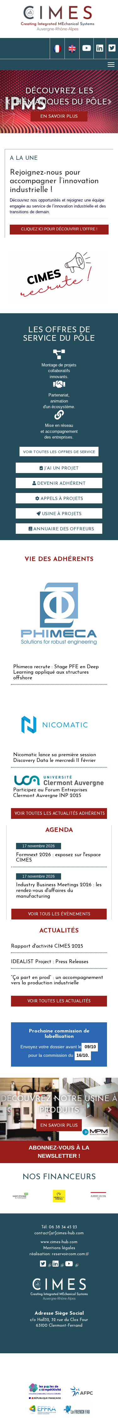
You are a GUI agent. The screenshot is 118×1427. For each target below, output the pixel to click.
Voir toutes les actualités (59, 1001)
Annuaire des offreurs (63, 529)
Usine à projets (61, 514)
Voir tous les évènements (59, 914)
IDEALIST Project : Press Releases (49, 961)
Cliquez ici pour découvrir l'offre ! (59, 229)
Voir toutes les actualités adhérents (59, 814)
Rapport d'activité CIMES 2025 (47, 946)
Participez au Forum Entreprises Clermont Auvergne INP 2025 (50, 793)
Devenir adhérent (61, 483)
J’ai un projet (61, 468)
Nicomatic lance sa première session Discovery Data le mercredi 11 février (54, 757)
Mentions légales (59, 1248)
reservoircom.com (70, 1254)
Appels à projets (61, 498)
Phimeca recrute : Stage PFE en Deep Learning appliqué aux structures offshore (56, 672)
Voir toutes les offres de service (59, 452)
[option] (19, 1196)
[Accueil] (57, 18)
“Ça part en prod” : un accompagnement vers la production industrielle (57, 980)
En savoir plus (59, 116)
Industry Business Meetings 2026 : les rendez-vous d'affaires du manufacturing (59, 890)
